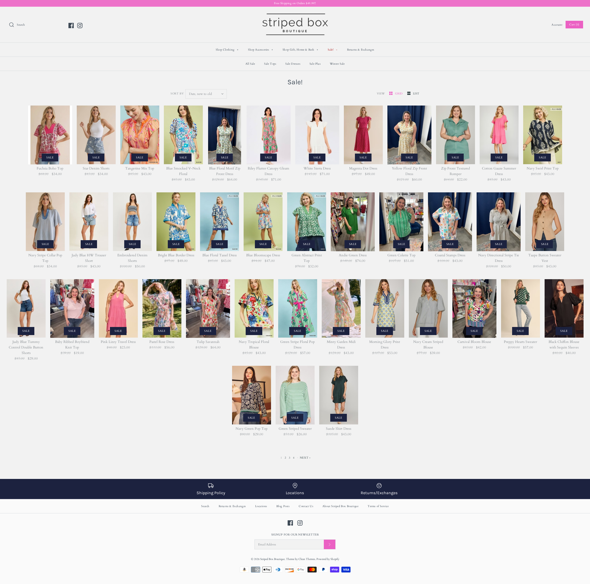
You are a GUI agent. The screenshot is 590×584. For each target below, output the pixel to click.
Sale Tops (270, 64)
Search (205, 506)
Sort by (177, 93)
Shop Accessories (260, 49)
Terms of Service (378, 506)
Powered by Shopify (327, 559)
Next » (305, 458)
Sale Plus (315, 64)
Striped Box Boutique (272, 559)
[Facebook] (71, 25)
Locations (261, 506)
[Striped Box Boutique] (295, 14)
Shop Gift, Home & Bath (300, 49)
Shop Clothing (227, 49)
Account (557, 25)
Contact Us (306, 506)
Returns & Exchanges (360, 49)
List (416, 93)
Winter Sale (337, 64)
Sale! (332, 49)
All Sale (250, 64)
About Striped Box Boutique (340, 506)
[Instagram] (80, 25)
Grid (399, 93)
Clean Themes (306, 559)
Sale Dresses (292, 64)
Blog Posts (283, 506)
